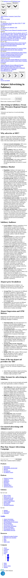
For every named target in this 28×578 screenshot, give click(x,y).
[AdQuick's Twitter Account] (8, 555)
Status (5, 563)
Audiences (6, 479)
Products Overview (8, 478)
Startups (6, 510)
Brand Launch (7, 496)
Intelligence (6, 481)
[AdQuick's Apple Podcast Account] (8, 560)
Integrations (6, 484)
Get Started (7, 19)
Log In (2, 19)
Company (3, 10)
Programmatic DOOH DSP (10, 468)
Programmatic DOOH (9, 529)
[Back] (1, 1)
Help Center (7, 542)
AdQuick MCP (7, 485)
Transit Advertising (8, 524)
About (5, 548)
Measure (6, 469)
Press (5, 553)
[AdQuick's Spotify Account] (8, 559)
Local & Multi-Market (9, 501)
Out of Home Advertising (10, 526)
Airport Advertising (8, 519)
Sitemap (6, 567)
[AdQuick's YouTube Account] (8, 557)
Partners (6, 550)
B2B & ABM (7, 502)
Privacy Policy (7, 566)
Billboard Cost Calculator (10, 537)
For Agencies (7, 471)
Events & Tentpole (8, 499)
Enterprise (6, 513)
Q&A (5, 540)
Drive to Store (7, 495)
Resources (15, 3)
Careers (5, 552)
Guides (3, 516)
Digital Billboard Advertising (11, 522)
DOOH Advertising (8, 527)
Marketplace (7, 466)
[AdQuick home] (11, 1)
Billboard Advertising (9, 520)
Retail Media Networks (9, 530)
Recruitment (7, 503)
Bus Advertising (8, 523)
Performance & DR (8, 498)
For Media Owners (8, 472)
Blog (2, 17)
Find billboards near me (7, 70)
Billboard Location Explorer (11, 536)
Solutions (9, 3)
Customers (6, 549)
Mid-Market (7, 511)
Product (3, 4)
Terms (5, 564)
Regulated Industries (9, 505)
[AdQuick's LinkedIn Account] (8, 556)
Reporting (6, 482)
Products (3, 73)
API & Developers (8, 486)
